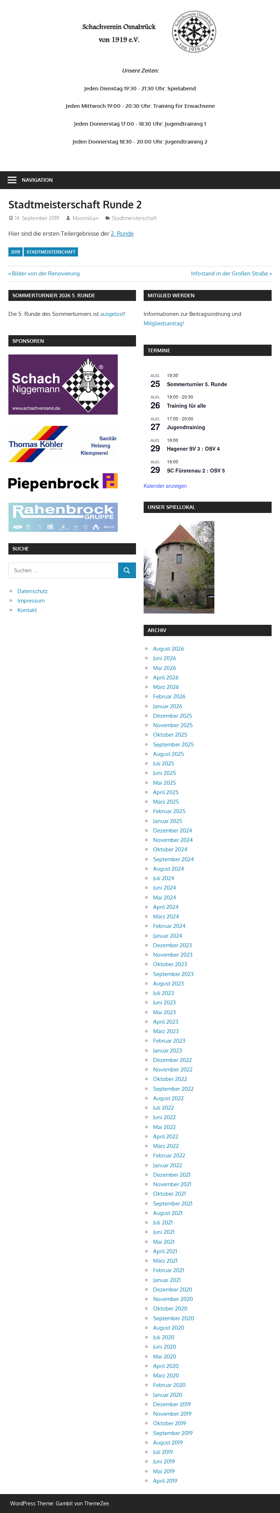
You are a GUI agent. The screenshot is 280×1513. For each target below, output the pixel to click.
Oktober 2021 (169, 1193)
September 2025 (173, 744)
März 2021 (165, 1260)
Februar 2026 (169, 696)
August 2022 (168, 1098)
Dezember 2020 (172, 1289)
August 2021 (168, 1213)
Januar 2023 (167, 1050)
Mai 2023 (164, 1012)
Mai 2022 (164, 1127)
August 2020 (168, 1327)
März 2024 (166, 916)
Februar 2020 (169, 1384)
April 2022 (165, 1136)
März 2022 (166, 1145)
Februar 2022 (169, 1155)
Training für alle (186, 405)
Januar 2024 (167, 935)
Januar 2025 (167, 821)
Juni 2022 (164, 1117)
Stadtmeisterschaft (134, 218)
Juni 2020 (164, 1346)
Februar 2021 (168, 1270)
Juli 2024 (163, 878)
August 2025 (168, 753)
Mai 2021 (164, 1241)
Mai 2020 (164, 1356)
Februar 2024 (169, 925)
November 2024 (173, 839)
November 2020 (173, 1299)
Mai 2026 (164, 668)
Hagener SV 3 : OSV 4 (193, 448)
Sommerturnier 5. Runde (197, 384)
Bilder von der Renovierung (46, 273)
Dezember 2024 (172, 830)
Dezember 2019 (172, 1404)
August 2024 (168, 868)
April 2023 (165, 1021)
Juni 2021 (164, 1231)
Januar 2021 (167, 1280)
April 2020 (166, 1366)
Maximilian (85, 218)
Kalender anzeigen (165, 485)
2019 (15, 252)
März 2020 (166, 1375)
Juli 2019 (163, 1452)
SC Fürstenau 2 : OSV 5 (196, 470)
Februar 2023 (169, 1040)
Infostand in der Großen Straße (229, 273)
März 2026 (166, 686)
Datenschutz (33, 591)
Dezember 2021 (172, 1174)
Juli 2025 (163, 763)
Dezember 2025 (172, 715)
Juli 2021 (163, 1222)
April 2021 (165, 1251)
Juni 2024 (164, 887)
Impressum (31, 600)
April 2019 (165, 1480)
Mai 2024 (164, 897)
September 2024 (173, 859)
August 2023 (168, 983)
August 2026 (168, 648)
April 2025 (166, 792)
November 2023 (172, 954)
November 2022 (172, 1069)
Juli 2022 (163, 1107)
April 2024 (166, 907)
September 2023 (173, 974)
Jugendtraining (186, 427)
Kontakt (27, 610)
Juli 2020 (163, 1337)
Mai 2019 (164, 1471)
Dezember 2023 (172, 945)
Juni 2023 (164, 1002)
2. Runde (122, 233)
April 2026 (166, 677)
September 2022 (173, 1088)
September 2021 (172, 1203)
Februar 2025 (169, 811)
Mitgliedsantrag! (164, 323)
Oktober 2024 (170, 849)
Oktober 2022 (170, 1078)
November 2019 (172, 1413)
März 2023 (166, 1031)
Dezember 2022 (172, 1060)
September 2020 (173, 1318)
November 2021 (172, 1184)
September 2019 (173, 1433)
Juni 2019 (164, 1461)
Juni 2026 (164, 658)
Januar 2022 (167, 1165)
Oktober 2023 (170, 964)
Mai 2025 (164, 782)
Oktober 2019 (169, 1423)
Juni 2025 (164, 772)
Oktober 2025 (170, 734)
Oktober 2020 (170, 1308)
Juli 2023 (163, 992)
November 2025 (173, 725)
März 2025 (166, 801)
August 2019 (168, 1442)
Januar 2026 (167, 706)
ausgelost (112, 313)
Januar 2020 (167, 1394)
